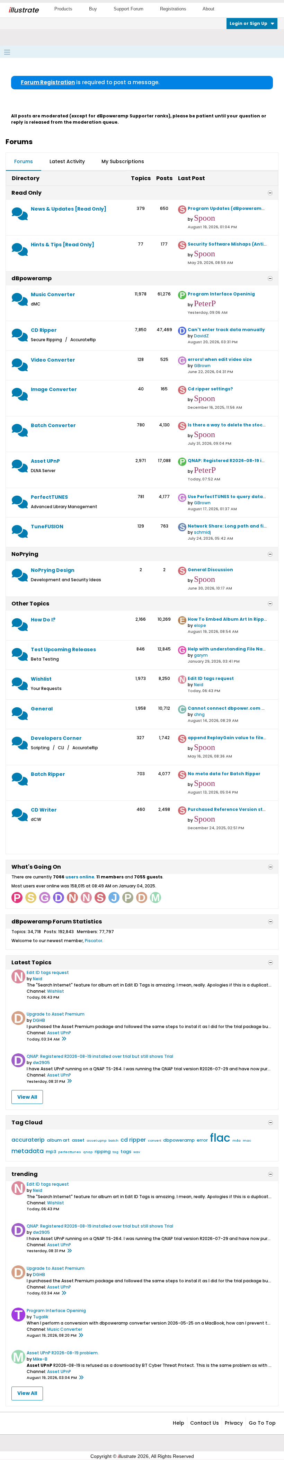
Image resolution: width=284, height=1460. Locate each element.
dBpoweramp (31, 278)
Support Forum (128, 8)
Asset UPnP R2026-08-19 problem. (63, 1353)
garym (201, 655)
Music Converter (53, 294)
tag (115, 1152)
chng (199, 714)
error (202, 1140)
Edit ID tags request (211, 678)
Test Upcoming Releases (63, 649)
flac (220, 1137)
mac (247, 1141)
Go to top (262, 1422)
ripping (102, 1151)
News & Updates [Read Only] (68, 208)
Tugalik (40, 1317)
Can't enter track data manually (226, 330)
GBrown (202, 366)
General (42, 708)
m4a (236, 1141)
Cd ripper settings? (210, 389)
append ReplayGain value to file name (233, 738)
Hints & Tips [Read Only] (62, 244)
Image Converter (54, 389)
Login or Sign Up (248, 23)
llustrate (23, 10)
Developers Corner (56, 738)
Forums (23, 161)
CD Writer (44, 809)
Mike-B (40, 1359)
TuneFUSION (47, 526)
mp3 (51, 1151)
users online (79, 877)
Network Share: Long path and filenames (236, 526)
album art (58, 1140)
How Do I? (43, 619)
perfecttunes (69, 1152)
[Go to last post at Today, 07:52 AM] (69, 1081)
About (208, 8)
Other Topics (30, 604)
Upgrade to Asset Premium (56, 1014)
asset (78, 1140)
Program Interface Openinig (221, 294)
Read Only (26, 193)
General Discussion (210, 570)
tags (126, 1151)
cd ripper (133, 1140)
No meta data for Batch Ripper (224, 774)
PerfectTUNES (49, 497)
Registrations (173, 8)
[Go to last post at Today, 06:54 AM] (63, 1039)
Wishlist (41, 678)
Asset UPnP (45, 461)
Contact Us (204, 1422)
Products (63, 8)
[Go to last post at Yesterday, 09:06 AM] (80, 1336)
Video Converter (53, 359)
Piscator (93, 941)
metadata (27, 1151)
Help (178, 1422)
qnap (87, 1152)
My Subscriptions (122, 161)
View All (27, 1097)
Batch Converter (53, 425)
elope (200, 625)
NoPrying (24, 554)
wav (136, 1152)
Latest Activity (67, 161)
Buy (93, 8)
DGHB (39, 1020)
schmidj (202, 532)
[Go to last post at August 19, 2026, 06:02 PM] (81, 1378)
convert (154, 1141)
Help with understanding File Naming (231, 649)
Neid (198, 685)
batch (113, 1141)
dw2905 (41, 1062)
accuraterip (28, 1140)
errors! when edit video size (220, 359)
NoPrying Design (52, 570)
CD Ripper (44, 330)
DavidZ (201, 336)
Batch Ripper (48, 774)
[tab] (23, 162)
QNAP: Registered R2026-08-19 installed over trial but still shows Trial (100, 1056)
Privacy (234, 1422)
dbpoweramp (179, 1140)
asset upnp (96, 1141)
